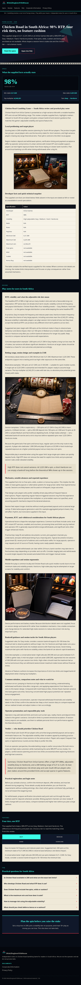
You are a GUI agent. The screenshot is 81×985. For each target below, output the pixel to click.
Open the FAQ (26, 51)
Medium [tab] (60, 837)
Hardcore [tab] (59, 842)
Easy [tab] (21, 837)
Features (17, 8)
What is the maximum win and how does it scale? (23, 895)
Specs (4, 8)
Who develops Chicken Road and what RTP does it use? (25, 884)
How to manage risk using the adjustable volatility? (24, 901)
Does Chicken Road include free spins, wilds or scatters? (26, 889)
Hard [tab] (21, 842)
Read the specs (10, 51)
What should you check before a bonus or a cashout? (25, 907)
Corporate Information (33, 8)
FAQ (23, 8)
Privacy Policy (47, 8)
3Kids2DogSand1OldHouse (16, 953)
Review (10, 8)
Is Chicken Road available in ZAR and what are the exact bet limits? (30, 878)
